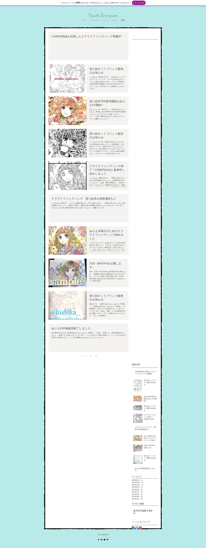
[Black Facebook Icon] (98, 539)
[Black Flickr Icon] (101, 539)
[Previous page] (81, 356)
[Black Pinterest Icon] (107, 539)
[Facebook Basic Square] (133, 527)
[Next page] (96, 356)
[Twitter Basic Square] (136, 527)
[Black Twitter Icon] (104, 539)
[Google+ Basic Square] (140, 527)
